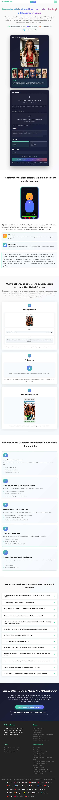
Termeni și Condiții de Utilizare (13, 748)
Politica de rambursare (10, 752)
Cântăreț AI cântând (39, 767)
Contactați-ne (37, 730)
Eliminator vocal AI (38, 754)
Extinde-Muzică (37, 736)
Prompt (14, 128)
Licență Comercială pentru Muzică (43, 734)
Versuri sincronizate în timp (41, 740)
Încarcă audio (16, 92)
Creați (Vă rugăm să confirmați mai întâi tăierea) (29, 159)
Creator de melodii (38, 773)
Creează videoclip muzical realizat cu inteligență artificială (29, 712)
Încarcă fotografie (21, 111)
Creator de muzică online (40, 769)
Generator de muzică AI (40, 750)
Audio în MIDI (37, 748)
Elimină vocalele (38, 738)
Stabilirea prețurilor (38, 728)
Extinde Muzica (37, 756)
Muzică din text (37, 765)
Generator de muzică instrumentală (43, 761)
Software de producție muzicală (42, 771)
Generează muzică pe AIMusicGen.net (29, 707)
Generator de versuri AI (40, 752)
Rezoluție (14, 139)
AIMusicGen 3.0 (37, 732)
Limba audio (15, 149)
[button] (29, 99)
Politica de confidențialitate (12, 750)
